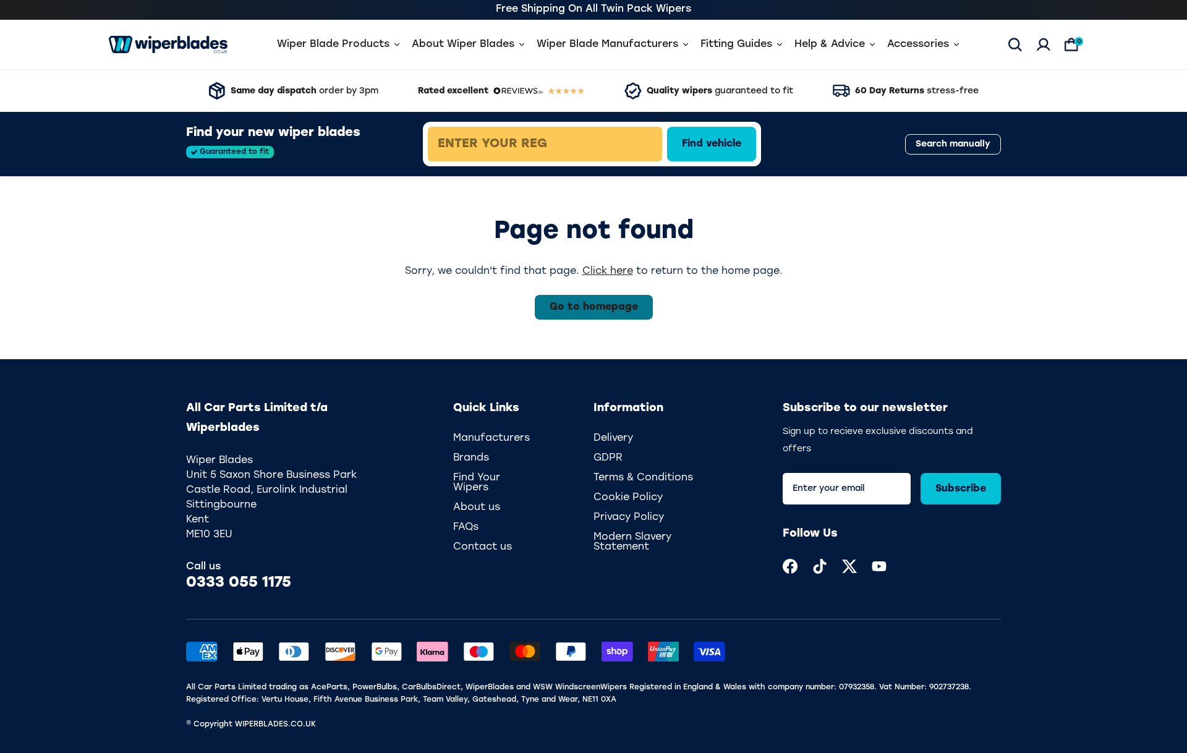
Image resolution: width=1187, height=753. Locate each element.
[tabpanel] (634, 144)
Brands (471, 458)
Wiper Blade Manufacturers (607, 44)
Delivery (613, 438)
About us (476, 508)
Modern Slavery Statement (632, 542)
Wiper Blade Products (333, 44)
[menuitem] (790, 566)
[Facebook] (790, 566)
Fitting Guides (736, 44)
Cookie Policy (628, 498)
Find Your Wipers (476, 483)
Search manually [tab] (953, 144)
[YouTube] (879, 566)
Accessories (918, 44)
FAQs (466, 527)
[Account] (1043, 44)
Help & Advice (829, 44)
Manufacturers (491, 438)
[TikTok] (819, 566)
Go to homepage (594, 307)
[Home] (168, 44)
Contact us (482, 547)
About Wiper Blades (463, 44)
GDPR (608, 458)
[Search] (1015, 44)
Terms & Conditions (643, 478)
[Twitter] (849, 566)
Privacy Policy (629, 517)
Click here (607, 271)
